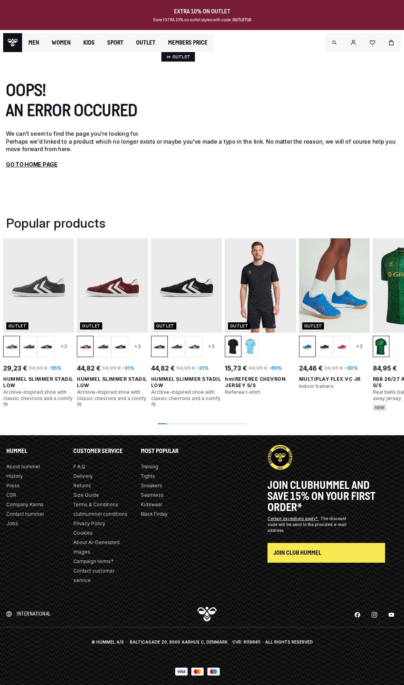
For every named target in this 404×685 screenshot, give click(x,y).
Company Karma (24, 504)
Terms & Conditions (95, 504)
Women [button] (61, 42)
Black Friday (154, 514)
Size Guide (86, 495)
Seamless (152, 495)
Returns (82, 485)
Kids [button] (89, 42)
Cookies (83, 533)
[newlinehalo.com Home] (12, 42)
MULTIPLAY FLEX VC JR (330, 379)
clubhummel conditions (100, 514)
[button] (334, 42)
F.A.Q (79, 467)
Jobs (12, 523)
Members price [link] (188, 42)
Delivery (83, 476)
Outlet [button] (145, 42)
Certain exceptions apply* (293, 518)
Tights (148, 476)
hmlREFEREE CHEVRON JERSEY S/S (255, 382)
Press (13, 485)
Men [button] (33, 42)
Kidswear (151, 504)
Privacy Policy (89, 523)
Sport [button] (115, 42)
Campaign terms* (93, 561)
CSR (11, 495)
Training (149, 467)
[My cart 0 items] (391, 42)
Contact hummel (25, 514)
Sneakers (151, 485)
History (14, 476)
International (34, 614)
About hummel (23, 467)
